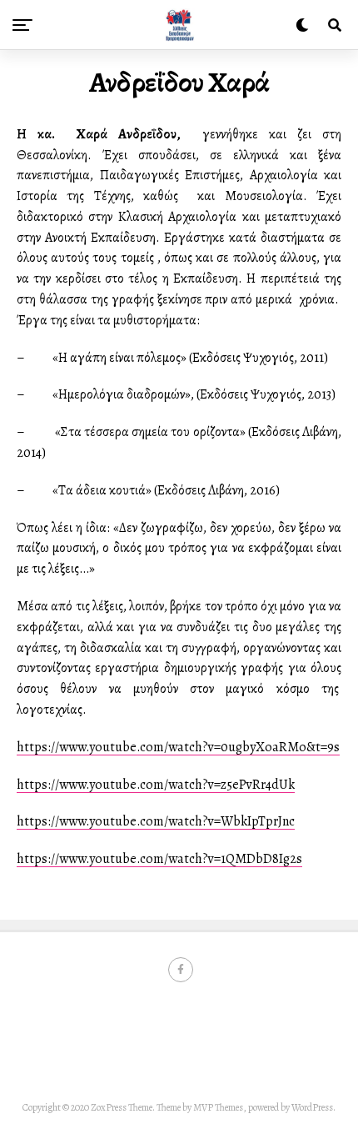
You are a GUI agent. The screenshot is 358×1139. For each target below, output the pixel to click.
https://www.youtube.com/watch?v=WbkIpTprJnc (156, 821)
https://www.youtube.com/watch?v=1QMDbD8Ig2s (159, 859)
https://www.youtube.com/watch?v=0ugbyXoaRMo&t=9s (178, 747)
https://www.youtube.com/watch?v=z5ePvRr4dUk (156, 784)
